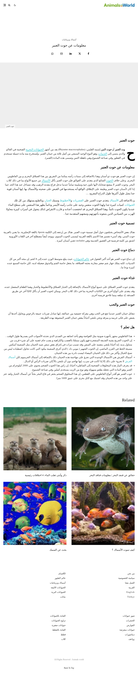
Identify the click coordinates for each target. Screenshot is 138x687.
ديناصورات (130, 634)
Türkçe (131, 597)
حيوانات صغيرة (59, 625)
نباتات (63, 597)
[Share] (88, 53)
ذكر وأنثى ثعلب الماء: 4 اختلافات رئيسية (29, 19)
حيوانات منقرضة (127, 630)
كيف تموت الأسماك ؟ (123, 549)
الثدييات (103, 153)
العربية (132, 587)
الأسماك (46, 180)
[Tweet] (79, 53)
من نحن (131, 573)
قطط (63, 634)
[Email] (61, 53)
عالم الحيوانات (81, 259)
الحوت (109, 180)
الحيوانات (130, 204)
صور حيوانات (129, 616)
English (130, 592)
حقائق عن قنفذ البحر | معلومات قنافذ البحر (96, 19)
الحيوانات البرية (58, 592)
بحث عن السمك (57, 549)
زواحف (131, 639)
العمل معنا (130, 583)
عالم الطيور (60, 578)
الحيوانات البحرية (35, 149)
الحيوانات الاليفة (58, 587)
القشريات (78, 200)
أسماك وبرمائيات (69, 39)
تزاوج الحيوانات (58, 620)
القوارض (131, 625)
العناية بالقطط (59, 630)
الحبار (48, 200)
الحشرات (130, 620)
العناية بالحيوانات (58, 616)
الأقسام (62, 573)
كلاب (63, 639)
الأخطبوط (65, 200)
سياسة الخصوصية (126, 578)
